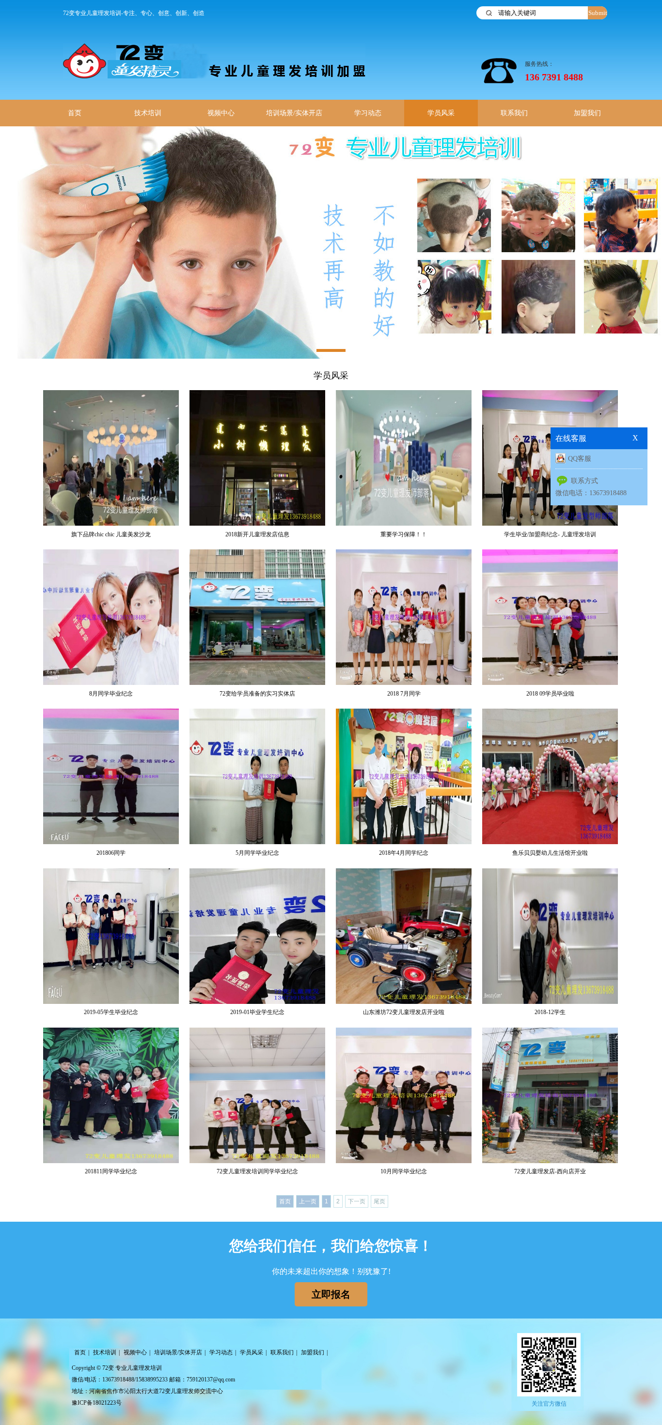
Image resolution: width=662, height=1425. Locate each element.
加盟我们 (587, 113)
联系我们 (514, 113)
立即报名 (331, 1294)
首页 (74, 113)
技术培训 (147, 113)
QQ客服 (579, 458)
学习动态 (367, 113)
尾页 (379, 1201)
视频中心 (221, 113)
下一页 (356, 1201)
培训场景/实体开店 (294, 113)
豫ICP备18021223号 (97, 1402)
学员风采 (441, 113)
